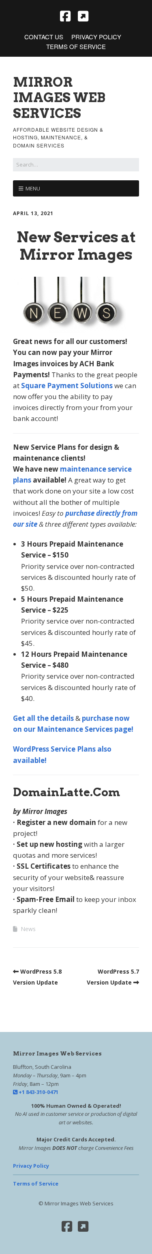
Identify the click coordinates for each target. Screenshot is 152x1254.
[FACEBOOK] (66, 15)
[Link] (83, 1226)
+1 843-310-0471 (37, 1092)
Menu (33, 188)
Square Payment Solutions (67, 385)
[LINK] (83, 15)
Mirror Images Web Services (59, 97)
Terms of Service (76, 46)
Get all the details (43, 718)
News (28, 929)
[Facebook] (67, 1226)
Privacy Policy (96, 36)
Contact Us (43, 36)
